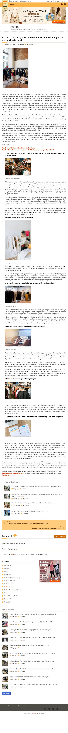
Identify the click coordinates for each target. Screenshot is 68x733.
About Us (23, 706)
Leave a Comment (60, 536)
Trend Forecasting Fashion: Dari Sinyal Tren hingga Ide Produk (29, 645)
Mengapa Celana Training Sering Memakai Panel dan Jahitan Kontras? (32, 637)
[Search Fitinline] (62, 4)
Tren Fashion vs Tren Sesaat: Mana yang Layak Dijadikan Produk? (31, 622)
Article (19, 29)
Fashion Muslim (26, 29)
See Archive (6, 693)
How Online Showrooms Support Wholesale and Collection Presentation (33, 653)
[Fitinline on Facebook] (53, 708)
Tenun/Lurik (7, 602)
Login (12, 554)
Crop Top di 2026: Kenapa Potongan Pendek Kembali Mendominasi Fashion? (34, 684)
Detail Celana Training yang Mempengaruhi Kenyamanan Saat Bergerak (33, 614)
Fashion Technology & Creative (13, 590)
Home (10, 706)
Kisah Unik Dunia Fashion (11, 596)
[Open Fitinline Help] (65, 4)
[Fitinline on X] (57, 708)
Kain (5, 593)
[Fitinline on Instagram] (49, 708)
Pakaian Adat (8, 599)
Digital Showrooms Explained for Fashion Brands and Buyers (29, 677)
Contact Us (16, 706)
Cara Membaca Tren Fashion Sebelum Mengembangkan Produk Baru (32, 669)
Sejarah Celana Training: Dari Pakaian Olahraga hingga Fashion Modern (32, 661)
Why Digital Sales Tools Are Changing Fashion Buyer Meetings (30, 630)
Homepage (12, 29)
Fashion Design (8, 584)
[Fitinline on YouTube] (45, 708)
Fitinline (34, 713)
